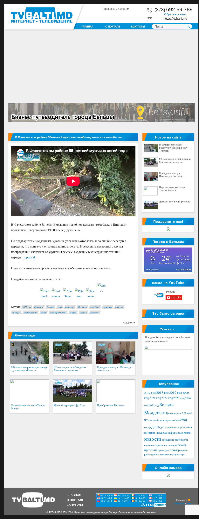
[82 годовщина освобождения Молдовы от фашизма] (72, 353)
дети (163, 427)
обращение (168, 439)
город (147, 427)
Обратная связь (175, 14)
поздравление (159, 445)
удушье (83, 312)
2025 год (26, 307)
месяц (187, 432)
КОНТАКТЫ (138, 26)
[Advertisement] (102, 74)
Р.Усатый (187, 413)
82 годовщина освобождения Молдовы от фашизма (70, 368)
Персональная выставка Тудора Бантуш (28, 406)
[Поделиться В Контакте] (126, 15)
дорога (181, 427)
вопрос (166, 420)
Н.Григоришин (172, 413)
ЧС (146, 420)
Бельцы (50, 307)
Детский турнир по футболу (69, 405)
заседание (149, 432)
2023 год (179, 398)
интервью (161, 432)
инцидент (70, 307)
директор (172, 427)
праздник (150, 450)
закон (189, 427)
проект (184, 450)
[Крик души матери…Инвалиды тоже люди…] (115, 353)
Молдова (82, 307)
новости (119, 307)
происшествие (30, 312)
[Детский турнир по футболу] (72, 391)
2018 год (162, 392)
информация (175, 432)
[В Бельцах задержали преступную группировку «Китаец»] (29, 353)
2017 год (150, 392)
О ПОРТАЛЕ (112, 26)
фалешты (95, 312)
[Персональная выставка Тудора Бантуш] (29, 391)
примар (175, 450)
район (43, 312)
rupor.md (29, 257)
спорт (181, 454)
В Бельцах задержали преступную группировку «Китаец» (29, 368)
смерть (73, 312)
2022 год (167, 398)
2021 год (155, 398)
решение (164, 454)
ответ (178, 439)
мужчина (107, 307)
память (184, 439)
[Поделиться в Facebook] (104, 15)
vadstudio (179, 503)
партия (148, 445)
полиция (16, 312)
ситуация (173, 454)
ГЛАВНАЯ (87, 26)
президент (163, 450)
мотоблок (95, 307)
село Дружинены (58, 312)
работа (148, 454)
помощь (182, 445)
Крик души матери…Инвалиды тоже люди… (114, 368)
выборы (176, 420)
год (184, 419)
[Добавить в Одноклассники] (112, 15)
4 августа (39, 307)
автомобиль (155, 420)
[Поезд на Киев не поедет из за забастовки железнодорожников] (168, 359)
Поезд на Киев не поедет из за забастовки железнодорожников (167, 339)
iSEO (189, 503)
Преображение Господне (111, 405)
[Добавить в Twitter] (119, 15)
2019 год (175, 392)
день (59, 307)
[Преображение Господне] (115, 391)
